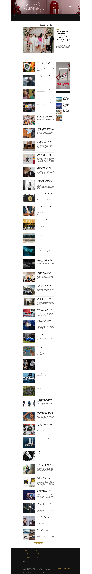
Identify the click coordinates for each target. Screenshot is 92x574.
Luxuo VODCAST (30, 18)
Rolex (54, 20)
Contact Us (59, 568)
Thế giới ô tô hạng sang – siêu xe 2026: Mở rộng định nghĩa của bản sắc (45, 530)
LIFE (34, 18)
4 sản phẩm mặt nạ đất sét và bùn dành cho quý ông (44, 451)
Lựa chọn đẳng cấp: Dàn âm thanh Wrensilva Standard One (44, 142)
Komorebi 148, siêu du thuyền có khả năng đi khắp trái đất (45, 438)
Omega (75, 20)
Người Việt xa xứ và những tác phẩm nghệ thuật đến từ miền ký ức (45, 299)
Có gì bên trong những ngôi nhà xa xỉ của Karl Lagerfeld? (45, 386)
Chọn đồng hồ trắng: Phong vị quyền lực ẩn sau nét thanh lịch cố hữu (45, 63)
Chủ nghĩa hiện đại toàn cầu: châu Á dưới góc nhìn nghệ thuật (44, 347)
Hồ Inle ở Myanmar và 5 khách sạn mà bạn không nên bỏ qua (45, 233)
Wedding (48, 18)
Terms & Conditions (64, 568)
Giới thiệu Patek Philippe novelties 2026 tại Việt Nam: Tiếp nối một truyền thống (44, 517)
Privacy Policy (69, 568)
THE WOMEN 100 (70, 18)
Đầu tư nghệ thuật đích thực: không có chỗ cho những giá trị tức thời (45, 273)
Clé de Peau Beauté (70, 20)
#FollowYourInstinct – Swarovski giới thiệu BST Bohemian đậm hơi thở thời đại (45, 413)
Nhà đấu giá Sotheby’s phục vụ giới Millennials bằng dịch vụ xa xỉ (44, 102)
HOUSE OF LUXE (65, 18)
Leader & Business (43, 18)
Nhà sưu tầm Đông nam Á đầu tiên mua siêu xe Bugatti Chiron (44, 334)
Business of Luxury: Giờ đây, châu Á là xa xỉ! (45, 220)
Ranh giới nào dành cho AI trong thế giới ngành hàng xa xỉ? (45, 491)
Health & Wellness (59, 18)
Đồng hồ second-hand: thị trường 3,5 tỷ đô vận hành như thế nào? (45, 321)
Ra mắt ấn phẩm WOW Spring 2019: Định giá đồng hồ (45, 425)
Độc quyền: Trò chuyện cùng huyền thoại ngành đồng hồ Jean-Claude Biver (44, 77)
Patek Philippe (64, 20)
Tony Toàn (43, 572)
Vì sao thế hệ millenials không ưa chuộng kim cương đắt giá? (44, 89)
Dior (59, 20)
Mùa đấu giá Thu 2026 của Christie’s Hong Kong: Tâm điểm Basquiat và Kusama (45, 478)
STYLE (15, 18)
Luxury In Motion (24, 18)
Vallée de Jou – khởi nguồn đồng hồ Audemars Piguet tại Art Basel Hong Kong (44, 260)
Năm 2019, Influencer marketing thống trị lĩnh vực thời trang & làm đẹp (45, 129)
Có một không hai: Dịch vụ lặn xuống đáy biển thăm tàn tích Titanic (45, 246)
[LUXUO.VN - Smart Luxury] (15, 15)
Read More (57, 48)
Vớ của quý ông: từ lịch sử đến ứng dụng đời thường (44, 207)
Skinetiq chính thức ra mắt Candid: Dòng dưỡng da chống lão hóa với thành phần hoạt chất (63, 36)
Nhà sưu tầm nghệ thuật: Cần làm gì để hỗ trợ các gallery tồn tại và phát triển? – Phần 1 (45, 155)
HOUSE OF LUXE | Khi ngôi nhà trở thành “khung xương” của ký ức (44, 465)
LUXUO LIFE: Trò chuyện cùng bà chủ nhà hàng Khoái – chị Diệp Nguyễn (45, 181)
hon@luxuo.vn (33, 571)
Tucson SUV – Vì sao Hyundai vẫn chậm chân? (44, 286)
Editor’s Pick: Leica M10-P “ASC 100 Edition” (44, 194)
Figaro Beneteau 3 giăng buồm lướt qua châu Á (44, 373)
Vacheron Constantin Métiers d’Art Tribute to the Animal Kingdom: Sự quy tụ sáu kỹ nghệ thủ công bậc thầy (45, 504)
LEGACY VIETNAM (53, 18)
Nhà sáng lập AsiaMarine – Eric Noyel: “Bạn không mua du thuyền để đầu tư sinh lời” (45, 168)
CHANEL (57, 20)
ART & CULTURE (18, 18)
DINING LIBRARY (38, 18)
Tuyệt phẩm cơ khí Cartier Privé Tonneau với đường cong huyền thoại (45, 360)
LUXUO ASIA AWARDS (76, 18)
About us (78, 20)
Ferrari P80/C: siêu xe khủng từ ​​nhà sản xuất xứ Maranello (44, 310)
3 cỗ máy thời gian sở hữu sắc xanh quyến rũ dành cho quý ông (44, 400)
